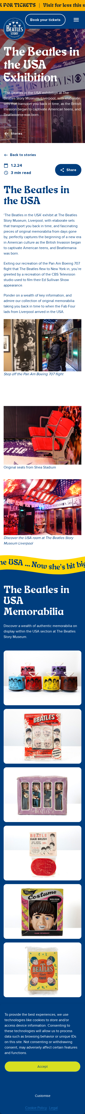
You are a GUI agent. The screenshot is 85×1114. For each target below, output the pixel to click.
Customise (42, 1096)
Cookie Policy (36, 1108)
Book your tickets (45, 20)
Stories (16, 133)
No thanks (42, 1081)
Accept (42, 1067)
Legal (53, 1108)
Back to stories (23, 155)
